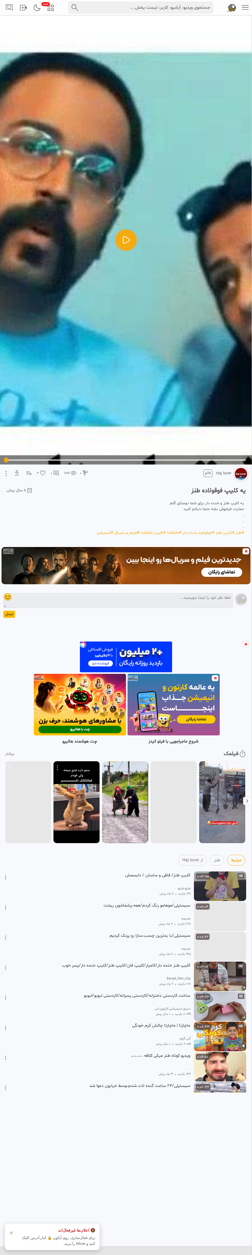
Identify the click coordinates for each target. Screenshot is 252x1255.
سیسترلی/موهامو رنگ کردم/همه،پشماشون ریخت (147, 905)
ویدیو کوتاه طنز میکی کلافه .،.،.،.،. (160, 1056)
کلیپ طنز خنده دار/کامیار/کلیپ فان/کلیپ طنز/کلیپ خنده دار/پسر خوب (126, 965)
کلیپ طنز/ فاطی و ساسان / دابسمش (157, 875)
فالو (208, 473)
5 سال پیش (16, 490)
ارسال (9, 614)
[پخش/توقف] (126, 240)
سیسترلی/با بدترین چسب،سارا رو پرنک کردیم (150, 936)
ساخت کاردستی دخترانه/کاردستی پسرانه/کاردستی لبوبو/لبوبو (137, 996)
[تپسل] (83, 645)
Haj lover (223, 473)
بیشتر (9, 753)
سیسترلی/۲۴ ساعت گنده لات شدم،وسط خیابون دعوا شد (139, 1086)
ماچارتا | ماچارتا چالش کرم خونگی (161, 1025)
